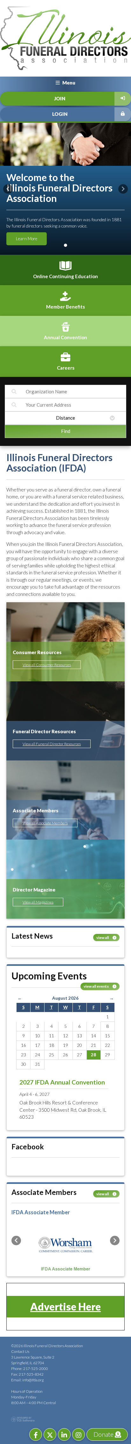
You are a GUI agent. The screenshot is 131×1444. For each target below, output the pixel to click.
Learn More (26, 238)
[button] (8, 189)
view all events (96, 986)
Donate (104, 1434)
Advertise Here (65, 1306)
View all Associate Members (45, 823)
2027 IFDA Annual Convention (62, 1082)
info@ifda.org (33, 1380)
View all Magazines (38, 902)
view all (102, 937)
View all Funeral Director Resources (52, 743)
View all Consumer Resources (47, 664)
